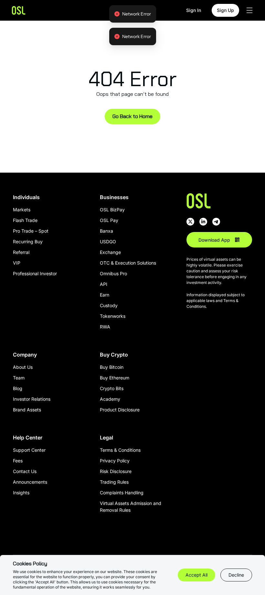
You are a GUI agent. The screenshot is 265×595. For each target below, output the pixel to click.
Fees (18, 460)
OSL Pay (109, 220)
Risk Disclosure (116, 471)
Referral (21, 252)
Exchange (110, 252)
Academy (110, 399)
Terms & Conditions (120, 450)
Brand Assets (27, 409)
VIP (16, 263)
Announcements (30, 482)
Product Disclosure (120, 409)
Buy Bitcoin (111, 367)
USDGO (108, 241)
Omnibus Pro (113, 273)
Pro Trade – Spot (30, 231)
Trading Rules (114, 482)
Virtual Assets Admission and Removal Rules (130, 506)
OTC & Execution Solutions (128, 263)
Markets (21, 209)
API (103, 284)
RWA (105, 326)
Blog (17, 388)
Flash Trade (25, 220)
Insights (21, 492)
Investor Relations (31, 399)
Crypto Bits (111, 388)
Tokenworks (112, 316)
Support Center (29, 450)
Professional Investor (35, 273)
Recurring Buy (28, 241)
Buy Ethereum (114, 377)
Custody (109, 305)
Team (19, 377)
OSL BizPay (112, 209)
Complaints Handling (121, 492)
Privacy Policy (115, 460)
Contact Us (25, 471)
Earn (104, 295)
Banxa (106, 231)
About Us (23, 367)
